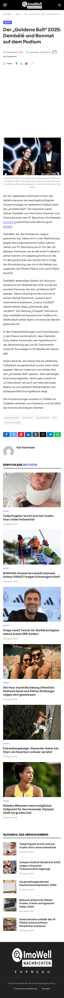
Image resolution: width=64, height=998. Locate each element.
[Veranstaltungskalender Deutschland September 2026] (9, 886)
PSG (55, 417)
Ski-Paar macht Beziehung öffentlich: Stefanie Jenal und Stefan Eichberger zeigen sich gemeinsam (29, 691)
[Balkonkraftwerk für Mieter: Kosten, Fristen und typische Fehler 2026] (9, 904)
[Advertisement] (32, 99)
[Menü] (5, 5)
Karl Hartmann (10, 56)
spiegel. (8, 226)
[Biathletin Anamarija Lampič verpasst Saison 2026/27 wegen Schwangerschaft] (32, 547)
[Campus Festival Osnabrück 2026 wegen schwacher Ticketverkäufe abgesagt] (9, 867)
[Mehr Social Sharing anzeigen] (32, 63)
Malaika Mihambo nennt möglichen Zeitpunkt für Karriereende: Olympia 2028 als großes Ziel (28, 809)
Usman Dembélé (12, 422)
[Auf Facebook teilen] (16, 63)
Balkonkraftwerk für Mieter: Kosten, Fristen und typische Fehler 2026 (36, 903)
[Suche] (59, 5)
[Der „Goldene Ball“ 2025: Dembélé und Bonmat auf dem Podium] (32, 156)
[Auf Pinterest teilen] (26, 63)
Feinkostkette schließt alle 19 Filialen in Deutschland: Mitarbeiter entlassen (37, 923)
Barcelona (27, 417)
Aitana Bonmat (12, 417)
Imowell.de (10, 222)
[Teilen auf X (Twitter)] (21, 63)
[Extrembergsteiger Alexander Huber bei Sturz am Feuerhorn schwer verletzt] (32, 722)
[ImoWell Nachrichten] (32, 5)
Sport (7, 22)
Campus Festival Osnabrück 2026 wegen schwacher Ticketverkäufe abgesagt (39, 865)
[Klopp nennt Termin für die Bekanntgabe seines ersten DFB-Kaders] (32, 604)
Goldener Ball (42, 417)
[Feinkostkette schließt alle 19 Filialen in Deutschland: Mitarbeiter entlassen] (9, 924)
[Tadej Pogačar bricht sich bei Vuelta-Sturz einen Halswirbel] (32, 489)
